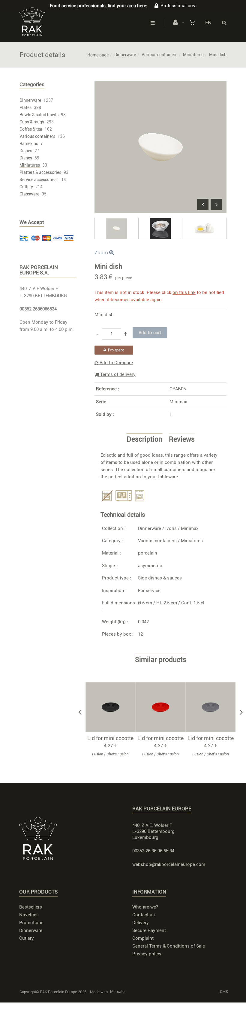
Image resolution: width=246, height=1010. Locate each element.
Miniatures (193, 54)
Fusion (97, 754)
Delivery (140, 922)
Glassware (29, 194)
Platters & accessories (40, 172)
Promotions (31, 922)
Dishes (26, 150)
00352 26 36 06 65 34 (153, 851)
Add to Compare (115, 362)
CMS (224, 991)
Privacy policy (146, 954)
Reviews (182, 439)
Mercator (118, 991)
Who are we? (145, 907)
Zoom (101, 252)
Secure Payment (149, 930)
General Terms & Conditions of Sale (168, 946)
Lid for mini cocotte (110, 738)
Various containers (159, 54)
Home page (98, 55)
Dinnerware (125, 54)
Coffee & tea (31, 129)
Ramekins (29, 143)
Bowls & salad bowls (39, 114)
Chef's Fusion (117, 754)
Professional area (178, 5)
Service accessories (38, 179)
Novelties (29, 915)
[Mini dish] (160, 85)
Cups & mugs (32, 121)
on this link (184, 292)
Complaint (143, 938)
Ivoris (171, 528)
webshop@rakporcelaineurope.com (168, 864)
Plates (26, 107)
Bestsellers (30, 907)
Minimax (178, 401)
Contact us (143, 915)
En (208, 23)
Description (144, 439)
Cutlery (26, 186)
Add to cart (113, 707)
